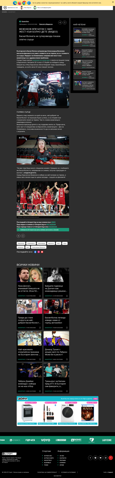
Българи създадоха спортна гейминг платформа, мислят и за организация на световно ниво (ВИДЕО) (88, 84)
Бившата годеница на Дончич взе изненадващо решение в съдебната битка (56, 288)
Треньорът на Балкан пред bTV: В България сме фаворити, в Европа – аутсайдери (55, 384)
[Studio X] (110, 472)
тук (95, 398)
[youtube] (100, 458)
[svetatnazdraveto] (87, 440)
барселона (21, 243)
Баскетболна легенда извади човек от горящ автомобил (55, 320)
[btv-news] (56, 440)
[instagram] (105, 458)
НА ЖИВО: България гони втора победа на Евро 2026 (88, 30)
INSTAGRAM (51, 224)
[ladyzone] (102, 440)
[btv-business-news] (72, 440)
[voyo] (41, 440)
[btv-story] (11, 440)
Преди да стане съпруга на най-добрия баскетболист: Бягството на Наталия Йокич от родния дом (28, 320)
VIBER (53, 222)
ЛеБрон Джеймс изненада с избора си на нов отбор (27, 383)
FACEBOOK (53, 227)
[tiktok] (95, 458)
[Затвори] (113, 2)
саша (64, 243)
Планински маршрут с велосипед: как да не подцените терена (88, 41)
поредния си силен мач (41, 60)
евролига (51, 243)
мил (27, 247)
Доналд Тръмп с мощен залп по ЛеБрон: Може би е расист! (56, 352)
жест (58, 243)
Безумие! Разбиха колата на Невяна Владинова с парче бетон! (87, 52)
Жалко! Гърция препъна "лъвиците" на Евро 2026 (88, 73)
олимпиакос (31, 243)
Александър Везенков (38, 247)
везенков (20, 247)
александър (41, 243)
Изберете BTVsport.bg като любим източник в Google (39, 230)
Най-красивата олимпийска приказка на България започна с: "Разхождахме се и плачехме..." (29, 352)
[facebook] (90, 458)
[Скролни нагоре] (111, 458)
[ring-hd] (26, 440)
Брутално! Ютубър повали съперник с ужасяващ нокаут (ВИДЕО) (87, 63)
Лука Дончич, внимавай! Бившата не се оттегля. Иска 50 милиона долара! (28, 288)
